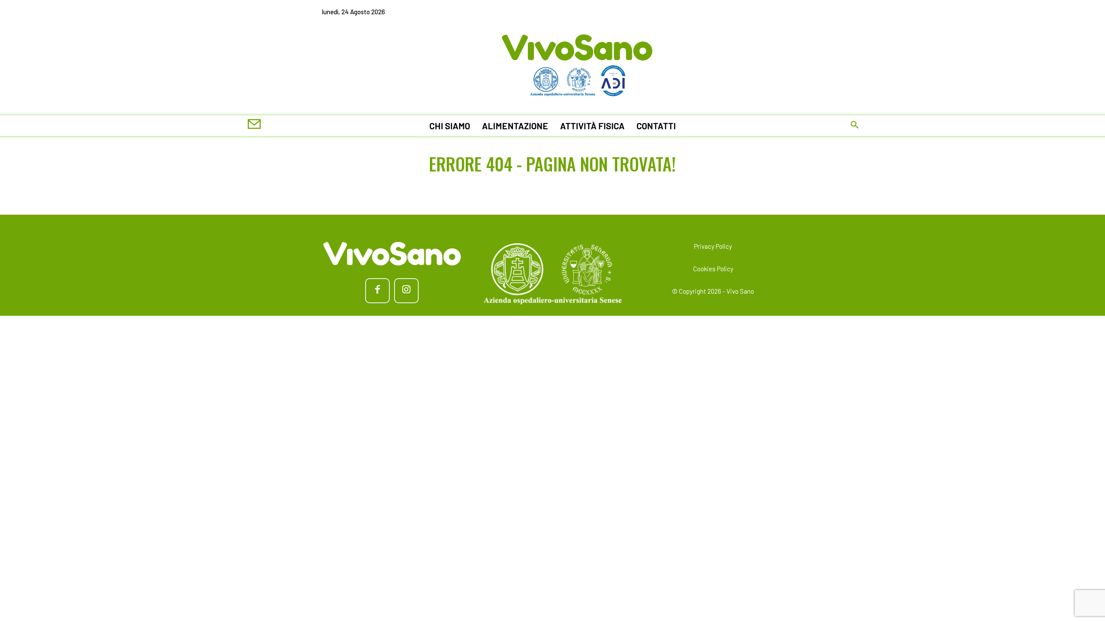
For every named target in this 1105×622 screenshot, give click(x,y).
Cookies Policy (713, 269)
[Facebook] (377, 290)
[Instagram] (406, 290)
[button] (854, 125)
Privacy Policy (713, 246)
